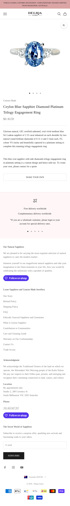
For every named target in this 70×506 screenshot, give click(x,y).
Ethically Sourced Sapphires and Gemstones (23, 317)
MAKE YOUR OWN (35, 177)
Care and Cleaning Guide (14, 333)
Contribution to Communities (16, 328)
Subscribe (14, 455)
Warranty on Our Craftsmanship (18, 339)
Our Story (8, 296)
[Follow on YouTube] (21, 467)
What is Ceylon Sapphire (14, 323)
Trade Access (9, 350)
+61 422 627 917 (11, 408)
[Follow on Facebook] (5, 467)
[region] (35, 212)
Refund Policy (9, 301)
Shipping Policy (10, 307)
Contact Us (8, 344)
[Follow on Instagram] (13, 467)
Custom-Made (9, 100)
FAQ (5, 312)
